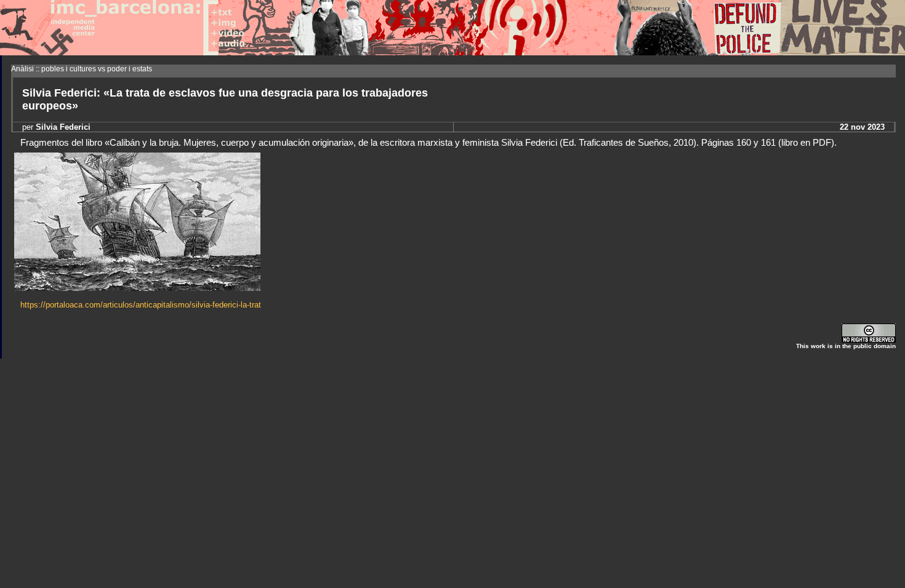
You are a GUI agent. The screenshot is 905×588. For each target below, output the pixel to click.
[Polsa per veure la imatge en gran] (137, 287)
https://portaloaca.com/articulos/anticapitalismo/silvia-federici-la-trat (140, 304)
